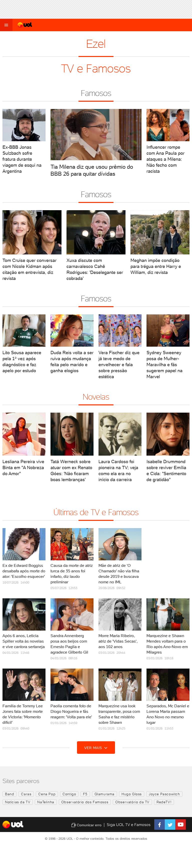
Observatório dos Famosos (84, 802)
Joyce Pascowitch (164, 794)
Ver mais (93, 748)
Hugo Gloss (132, 794)
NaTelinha (45, 802)
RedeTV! (164, 802)
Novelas (96, 397)
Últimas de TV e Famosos (96, 512)
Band (9, 794)
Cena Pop (47, 794)
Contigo (69, 794)
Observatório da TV (132, 802)
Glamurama (104, 794)
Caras (26, 794)
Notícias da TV (17, 802)
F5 (85, 794)
